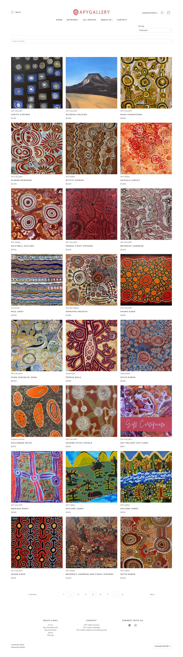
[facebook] (129, 625)
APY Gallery (70, 177)
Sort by (141, 26)
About (50, 633)
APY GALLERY (17, 111)
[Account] (162, 13)
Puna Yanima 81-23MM (24, 377)
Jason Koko (18, 574)
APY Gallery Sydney (91, 625)
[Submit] (14, 12)
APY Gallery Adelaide (91, 627)
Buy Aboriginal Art (50, 627)
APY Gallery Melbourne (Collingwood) (91, 630)
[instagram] (135, 625)
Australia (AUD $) (149, 13)
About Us (106, 20)
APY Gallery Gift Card (134, 443)
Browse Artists (50, 630)
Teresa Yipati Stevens (79, 246)
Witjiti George (75, 180)
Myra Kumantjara (131, 114)
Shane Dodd (127, 312)
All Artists (89, 20)
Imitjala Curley (130, 180)
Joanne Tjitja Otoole (79, 443)
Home (59, 20)
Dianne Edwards (21, 180)
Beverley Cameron (132, 246)
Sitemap (50, 635)
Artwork (72, 20)
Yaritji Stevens (20, 114)
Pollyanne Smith (17, 439)
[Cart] (168, 13)
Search (18, 12)
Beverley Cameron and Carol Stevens (90, 574)
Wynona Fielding (76, 114)
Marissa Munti (20, 509)
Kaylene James (75, 509)
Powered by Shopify (18, 647)
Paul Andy (15, 308)
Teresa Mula (70, 373)
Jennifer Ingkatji (72, 308)
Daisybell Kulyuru (22, 246)
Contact (122, 20)
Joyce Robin (125, 373)
